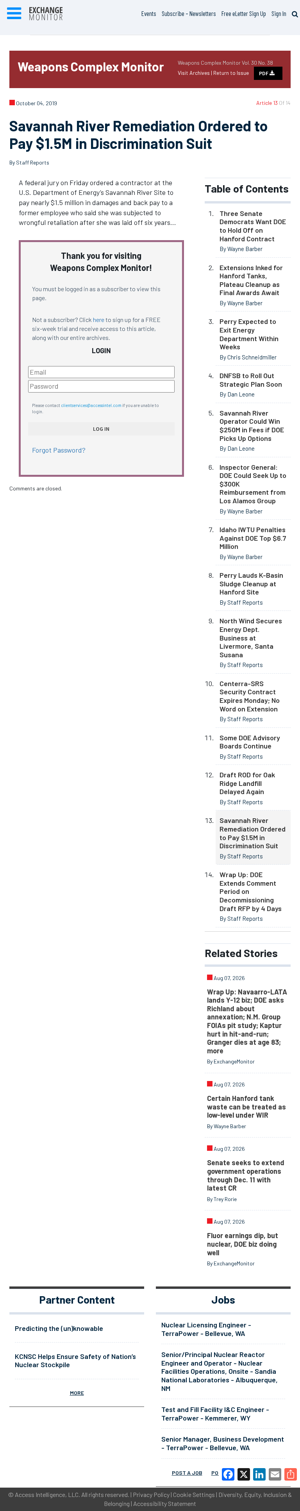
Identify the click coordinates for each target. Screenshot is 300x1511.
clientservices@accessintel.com (91, 405)
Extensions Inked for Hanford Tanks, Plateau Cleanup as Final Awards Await (251, 280)
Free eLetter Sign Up (243, 13)
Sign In (278, 13)
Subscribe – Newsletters (189, 13)
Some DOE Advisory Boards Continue (250, 741)
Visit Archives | (195, 72)
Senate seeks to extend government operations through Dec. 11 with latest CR (245, 1175)
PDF (264, 73)
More (77, 1392)
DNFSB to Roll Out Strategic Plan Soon (251, 379)
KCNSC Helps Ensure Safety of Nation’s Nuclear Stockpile (75, 1360)
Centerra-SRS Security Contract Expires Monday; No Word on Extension (250, 696)
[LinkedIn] (259, 1474)
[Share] (290, 1474)
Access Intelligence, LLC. (47, 1494)
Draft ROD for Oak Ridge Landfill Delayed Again (247, 783)
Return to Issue (231, 72)
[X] (244, 1474)
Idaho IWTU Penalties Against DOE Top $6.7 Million (253, 537)
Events (148, 13)
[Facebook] (228, 1474)
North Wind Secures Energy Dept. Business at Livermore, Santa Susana (251, 637)
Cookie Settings (194, 1494)
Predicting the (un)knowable (59, 1328)
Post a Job (187, 1472)
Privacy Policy (151, 1494)
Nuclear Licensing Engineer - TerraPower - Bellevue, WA (206, 1329)
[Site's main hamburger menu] (14, 13)
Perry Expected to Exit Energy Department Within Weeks (249, 334)
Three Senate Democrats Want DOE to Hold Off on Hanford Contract (253, 226)
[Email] (275, 1474)
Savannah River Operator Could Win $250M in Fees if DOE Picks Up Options (252, 425)
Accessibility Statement (164, 1503)
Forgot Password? (59, 450)
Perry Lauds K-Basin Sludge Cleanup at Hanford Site (251, 583)
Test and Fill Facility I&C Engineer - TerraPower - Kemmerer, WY (215, 1413)
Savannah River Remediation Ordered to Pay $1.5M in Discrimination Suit (253, 833)
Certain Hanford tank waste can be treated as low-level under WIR (246, 1106)
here (98, 319)
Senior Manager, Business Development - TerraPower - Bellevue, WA (222, 1443)
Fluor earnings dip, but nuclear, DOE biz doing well (242, 1243)
